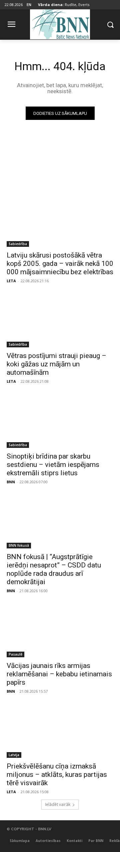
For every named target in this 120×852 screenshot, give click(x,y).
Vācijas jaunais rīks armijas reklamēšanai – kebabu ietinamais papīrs (59, 674)
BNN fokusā (19, 545)
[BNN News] (60, 23)
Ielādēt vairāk (57, 804)
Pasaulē (15, 654)
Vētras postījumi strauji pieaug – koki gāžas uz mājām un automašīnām (56, 364)
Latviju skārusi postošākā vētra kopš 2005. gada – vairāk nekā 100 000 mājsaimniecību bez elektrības (60, 263)
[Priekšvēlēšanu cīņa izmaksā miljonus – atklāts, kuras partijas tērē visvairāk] (60, 731)
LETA (11, 280)
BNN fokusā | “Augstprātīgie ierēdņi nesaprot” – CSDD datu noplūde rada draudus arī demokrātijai (54, 569)
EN (29, 4)
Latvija (14, 754)
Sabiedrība (18, 243)
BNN (11, 481)
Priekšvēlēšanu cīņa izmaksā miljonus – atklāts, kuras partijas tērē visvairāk (57, 774)
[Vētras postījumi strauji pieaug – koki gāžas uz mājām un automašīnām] (60, 320)
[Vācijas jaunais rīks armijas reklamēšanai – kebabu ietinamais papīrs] (60, 630)
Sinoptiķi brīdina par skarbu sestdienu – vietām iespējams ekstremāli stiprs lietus (53, 464)
